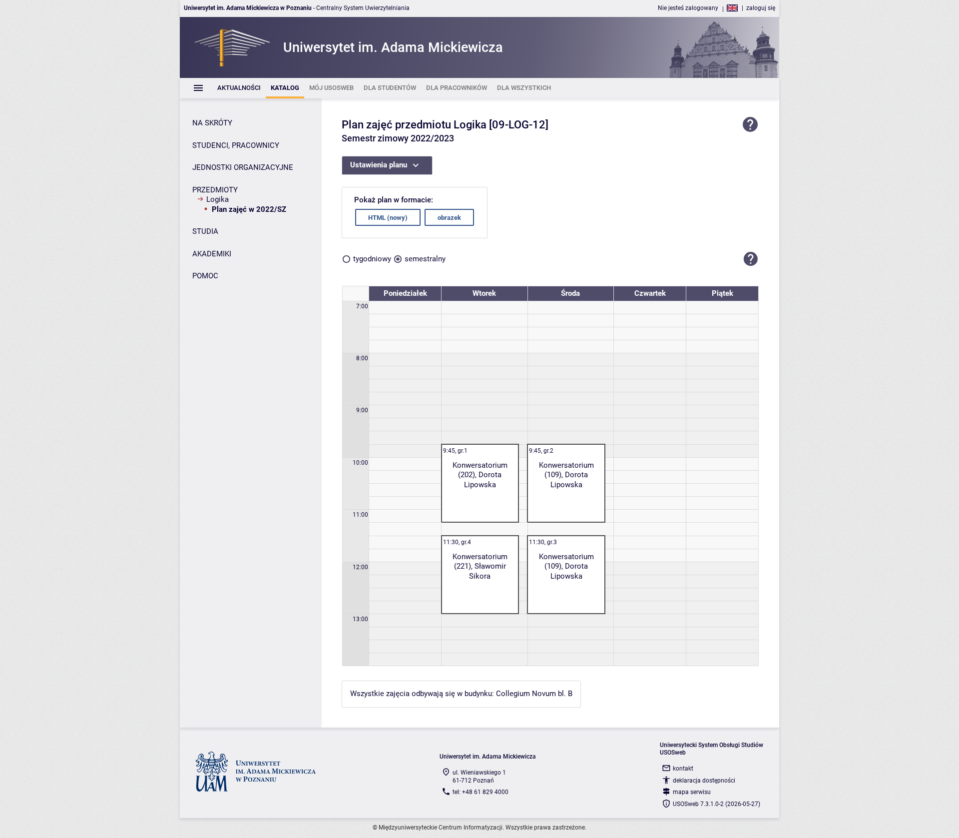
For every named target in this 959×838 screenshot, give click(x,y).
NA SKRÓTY (212, 122)
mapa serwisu (692, 792)
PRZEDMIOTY (215, 189)
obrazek (449, 217)
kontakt (683, 768)
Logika (217, 199)
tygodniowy (372, 258)
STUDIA (205, 231)
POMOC (205, 275)
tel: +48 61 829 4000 (480, 792)
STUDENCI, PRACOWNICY (235, 145)
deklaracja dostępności (704, 780)
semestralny (425, 258)
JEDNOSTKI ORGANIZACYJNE (242, 167)
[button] (750, 258)
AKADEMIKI (211, 253)
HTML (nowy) (388, 217)
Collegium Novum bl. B (534, 693)
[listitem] (239, 88)
